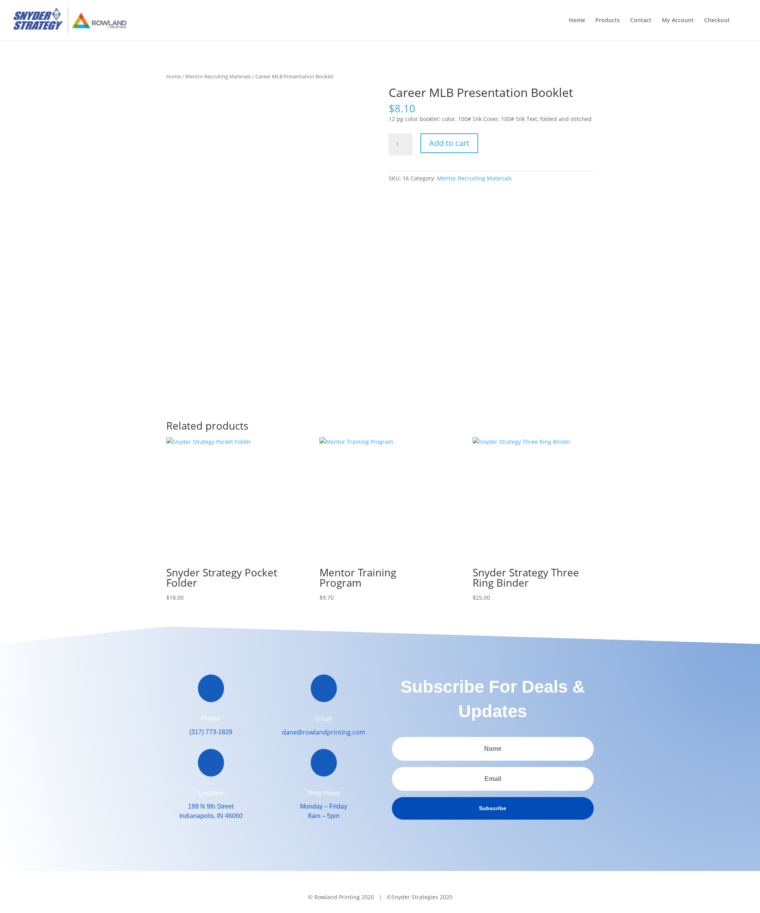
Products (607, 20)
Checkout (717, 20)
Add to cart (449, 143)
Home (577, 20)
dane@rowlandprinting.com (323, 732)
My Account (678, 20)
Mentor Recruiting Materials (218, 76)
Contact (641, 20)
